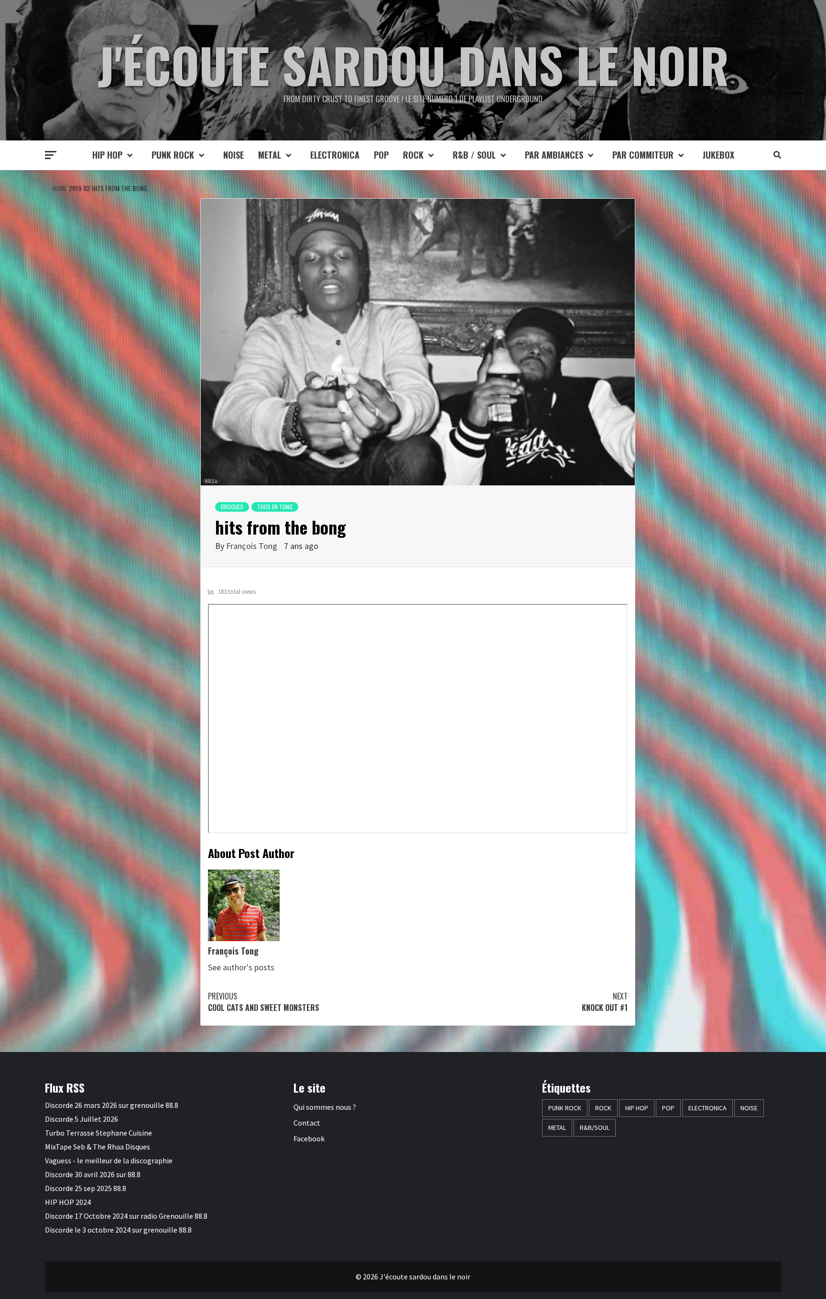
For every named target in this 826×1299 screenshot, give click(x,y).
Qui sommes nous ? (324, 1107)
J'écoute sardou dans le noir (413, 64)
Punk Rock (173, 155)
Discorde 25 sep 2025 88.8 (85, 1188)
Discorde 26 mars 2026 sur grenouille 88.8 (111, 1105)
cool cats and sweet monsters (263, 1001)
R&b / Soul (474, 155)
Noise (233, 155)
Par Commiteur (643, 155)
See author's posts (241, 967)
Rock (413, 155)
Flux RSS (65, 1087)
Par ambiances (554, 155)
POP (381, 155)
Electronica (334, 155)
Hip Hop (107, 155)
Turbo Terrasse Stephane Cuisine (98, 1133)
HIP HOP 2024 (68, 1202)
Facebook (309, 1138)
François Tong (251, 545)
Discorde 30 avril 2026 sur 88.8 (93, 1174)
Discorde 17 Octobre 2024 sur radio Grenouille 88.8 (126, 1216)
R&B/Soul (594, 1127)
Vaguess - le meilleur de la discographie (109, 1160)
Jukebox (718, 155)
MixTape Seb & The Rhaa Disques (97, 1146)
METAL (269, 155)
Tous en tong (275, 507)
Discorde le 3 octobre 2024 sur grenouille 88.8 (118, 1230)
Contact (306, 1122)
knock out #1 (605, 1001)
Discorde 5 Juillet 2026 (81, 1119)
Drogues (232, 507)
